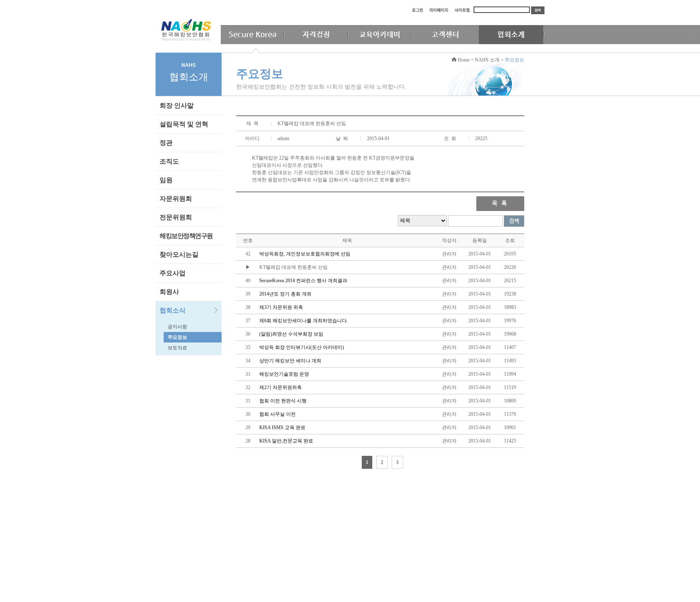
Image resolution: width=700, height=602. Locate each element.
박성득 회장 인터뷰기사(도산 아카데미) (301, 347)
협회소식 (173, 310)
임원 (166, 180)
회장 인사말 (177, 105)
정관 (166, 142)
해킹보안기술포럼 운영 (284, 374)
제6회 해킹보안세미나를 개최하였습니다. (303, 320)
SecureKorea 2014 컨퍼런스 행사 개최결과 (303, 280)
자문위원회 (176, 198)
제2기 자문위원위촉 (280, 387)
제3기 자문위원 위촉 (281, 307)
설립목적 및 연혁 (184, 124)
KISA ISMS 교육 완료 (282, 427)
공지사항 (177, 327)
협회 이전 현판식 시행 (283, 401)
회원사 (169, 291)
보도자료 (177, 348)
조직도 (169, 161)
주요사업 (173, 273)
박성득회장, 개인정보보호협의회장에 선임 (304, 254)
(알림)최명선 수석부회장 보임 (291, 334)
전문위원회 (176, 217)
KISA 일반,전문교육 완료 (286, 441)
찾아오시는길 (179, 254)
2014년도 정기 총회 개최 (285, 294)
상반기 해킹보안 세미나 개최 (290, 361)
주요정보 (177, 337)
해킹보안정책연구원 (186, 235)
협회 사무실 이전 (277, 414)
